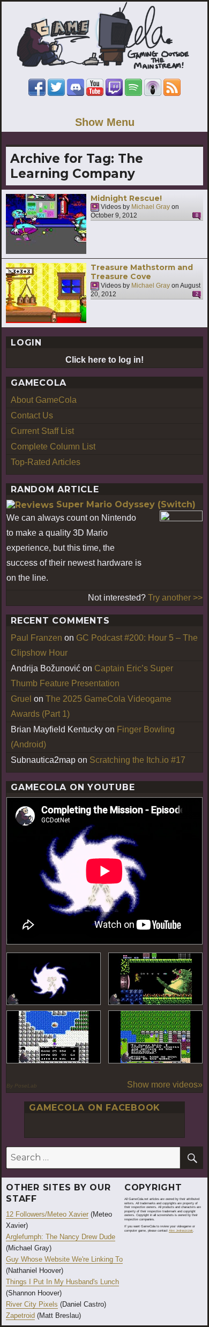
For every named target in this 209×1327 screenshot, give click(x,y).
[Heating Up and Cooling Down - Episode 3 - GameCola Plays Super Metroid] (155, 979)
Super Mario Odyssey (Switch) (126, 504)
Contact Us (32, 415)
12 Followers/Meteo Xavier (47, 1214)
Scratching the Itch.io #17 (137, 759)
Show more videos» (165, 1084)
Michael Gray (150, 207)
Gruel (21, 698)
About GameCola (44, 399)
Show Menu (105, 122)
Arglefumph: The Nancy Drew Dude (60, 1237)
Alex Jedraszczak (181, 1230)
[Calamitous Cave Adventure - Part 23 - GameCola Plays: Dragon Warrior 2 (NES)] (53, 1036)
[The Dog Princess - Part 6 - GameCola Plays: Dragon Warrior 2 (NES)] (155, 1036)
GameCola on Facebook (94, 1108)
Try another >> (175, 597)
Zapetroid (20, 1315)
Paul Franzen (36, 637)
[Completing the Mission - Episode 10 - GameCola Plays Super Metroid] (53, 979)
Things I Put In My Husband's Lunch (62, 1282)
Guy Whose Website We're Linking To (64, 1259)
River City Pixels (32, 1304)
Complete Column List (53, 446)
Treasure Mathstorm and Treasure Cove (142, 272)
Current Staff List (42, 431)
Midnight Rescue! (126, 198)
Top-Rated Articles (45, 462)
